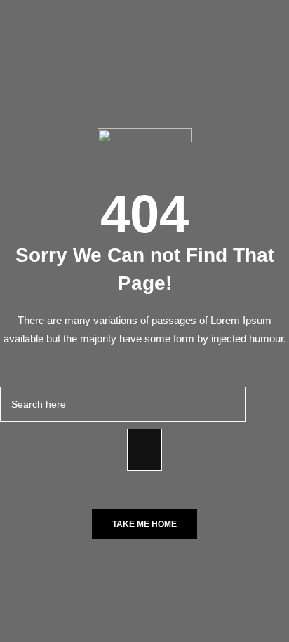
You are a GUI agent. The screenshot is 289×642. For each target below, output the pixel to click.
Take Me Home (144, 524)
